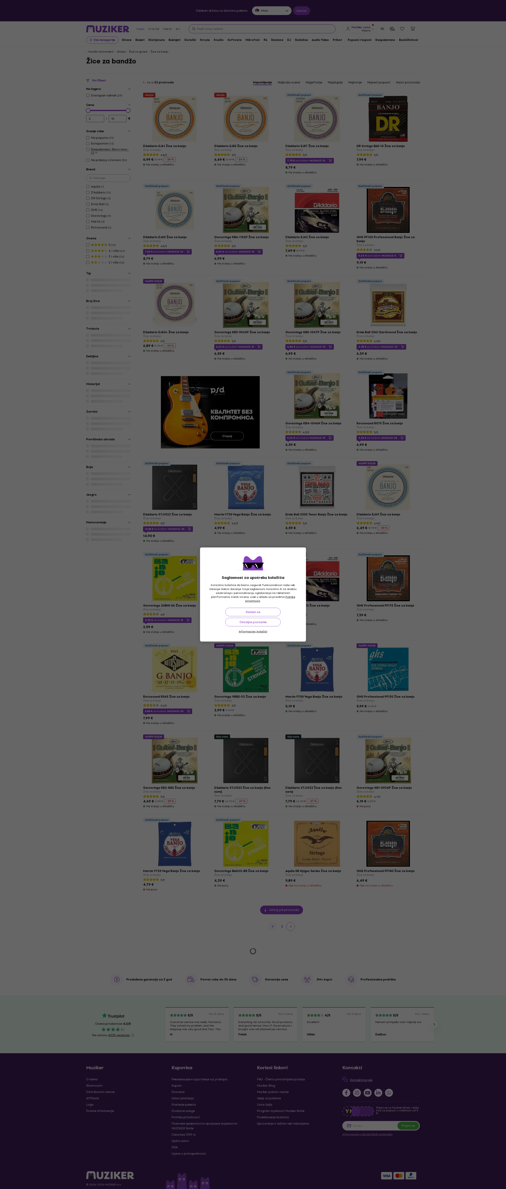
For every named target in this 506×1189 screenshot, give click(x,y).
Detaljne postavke (253, 622)
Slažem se (253, 612)
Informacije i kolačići (253, 631)
